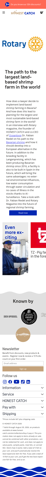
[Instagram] (4, 381)
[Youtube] (16, 381)
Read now (23, 213)
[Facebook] (10, 381)
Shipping (9, 413)
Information (11, 387)
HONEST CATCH (14, 400)
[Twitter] (22, 381)
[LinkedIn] (28, 381)
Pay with (9, 407)
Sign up (23, 369)
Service (8, 394)
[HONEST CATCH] (23, 12)
